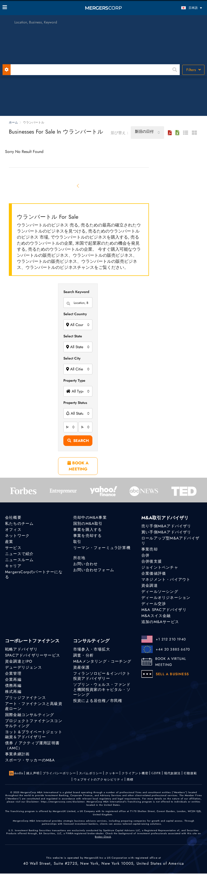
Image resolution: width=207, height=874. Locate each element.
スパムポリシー (90, 773)
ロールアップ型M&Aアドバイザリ (170, 541)
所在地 (79, 557)
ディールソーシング (159, 591)
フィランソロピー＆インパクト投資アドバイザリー (102, 676)
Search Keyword (76, 291)
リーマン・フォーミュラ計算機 (102, 547)
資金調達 (149, 585)
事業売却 (149, 549)
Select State (72, 336)
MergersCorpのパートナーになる (34, 574)
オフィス (13, 529)
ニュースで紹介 (19, 553)
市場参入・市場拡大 (91, 649)
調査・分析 (83, 655)
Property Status (75, 402)
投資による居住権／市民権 (97, 700)
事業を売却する (87, 535)
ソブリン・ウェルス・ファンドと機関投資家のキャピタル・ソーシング (102, 689)
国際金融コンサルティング (29, 714)
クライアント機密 (135, 773)
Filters (191, 70)
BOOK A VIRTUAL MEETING (170, 661)
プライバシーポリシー (59, 773)
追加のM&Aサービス (160, 621)
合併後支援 (151, 561)
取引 (77, 541)
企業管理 (13, 673)
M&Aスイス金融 (156, 615)
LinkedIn (16, 773)
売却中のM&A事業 (90, 517)
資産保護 (81, 667)
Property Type (74, 380)
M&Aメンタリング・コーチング (102, 661)
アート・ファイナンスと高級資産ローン (33, 706)
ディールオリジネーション (165, 597)
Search (81, 440)
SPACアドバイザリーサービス (32, 655)
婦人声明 (33, 773)
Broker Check (103, 836)
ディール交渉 (153, 603)
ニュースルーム (19, 559)
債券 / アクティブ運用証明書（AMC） (32, 745)
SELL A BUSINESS (172, 673)
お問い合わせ (85, 563)
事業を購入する (87, 529)
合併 (145, 555)
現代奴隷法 (172, 773)
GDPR (156, 773)
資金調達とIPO (19, 661)
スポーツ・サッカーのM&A (30, 760)
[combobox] (147, 132)
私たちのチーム (19, 523)
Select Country (75, 313)
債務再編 (13, 685)
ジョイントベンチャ (159, 567)
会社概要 (13, 517)
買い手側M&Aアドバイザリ (166, 532)
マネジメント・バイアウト (165, 579)
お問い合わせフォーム (93, 569)
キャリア (13, 565)
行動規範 (190, 773)
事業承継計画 (17, 754)
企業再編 (13, 679)
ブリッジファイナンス (25, 697)
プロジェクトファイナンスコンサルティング (33, 723)
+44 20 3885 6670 (173, 649)
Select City (72, 358)
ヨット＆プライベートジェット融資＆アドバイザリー (33, 734)
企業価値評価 (153, 573)
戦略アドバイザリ (21, 649)
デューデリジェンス (23, 667)
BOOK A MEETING (79, 466)
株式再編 (13, 691)
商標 (130, 779)
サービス (13, 547)
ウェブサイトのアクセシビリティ (99, 779)
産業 (9, 541)
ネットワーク (17, 535)
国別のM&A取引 (88, 523)
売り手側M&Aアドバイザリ (166, 526)
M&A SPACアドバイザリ (164, 609)
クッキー (112, 773)
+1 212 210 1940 (171, 639)
